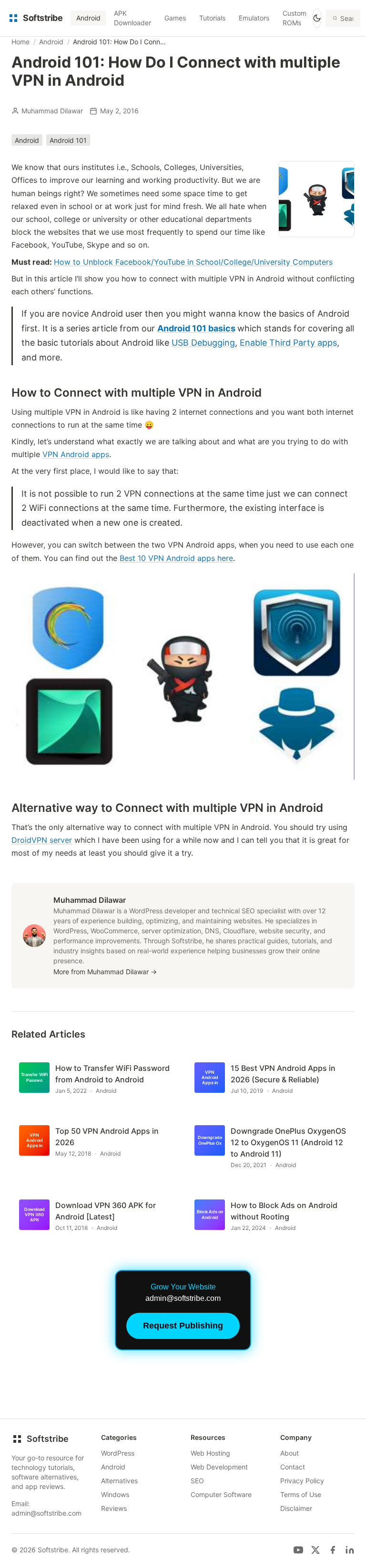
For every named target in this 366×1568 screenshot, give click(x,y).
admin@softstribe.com (46, 1513)
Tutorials (212, 18)
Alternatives (119, 1481)
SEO (197, 1481)
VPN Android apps (75, 454)
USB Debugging (203, 343)
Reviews (114, 1508)
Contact (292, 1467)
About (289, 1453)
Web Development (219, 1467)
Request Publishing (183, 1325)
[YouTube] (298, 1550)
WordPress (117, 1453)
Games (175, 18)
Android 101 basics (196, 328)
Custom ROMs (294, 18)
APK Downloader (132, 18)
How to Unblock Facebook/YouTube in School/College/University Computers (193, 262)
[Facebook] (332, 1550)
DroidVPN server (41, 840)
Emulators (254, 18)
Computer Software (221, 1494)
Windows (115, 1494)
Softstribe (48, 1439)
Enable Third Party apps (288, 343)
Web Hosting (210, 1453)
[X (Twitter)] (315, 1550)
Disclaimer (296, 1508)
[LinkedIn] (350, 1550)
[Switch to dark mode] (317, 18)
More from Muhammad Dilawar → (105, 972)
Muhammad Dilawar (52, 111)
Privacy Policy (302, 1481)
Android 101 (68, 140)
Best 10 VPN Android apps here (176, 558)
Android (88, 18)
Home (20, 42)
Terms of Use (300, 1494)
